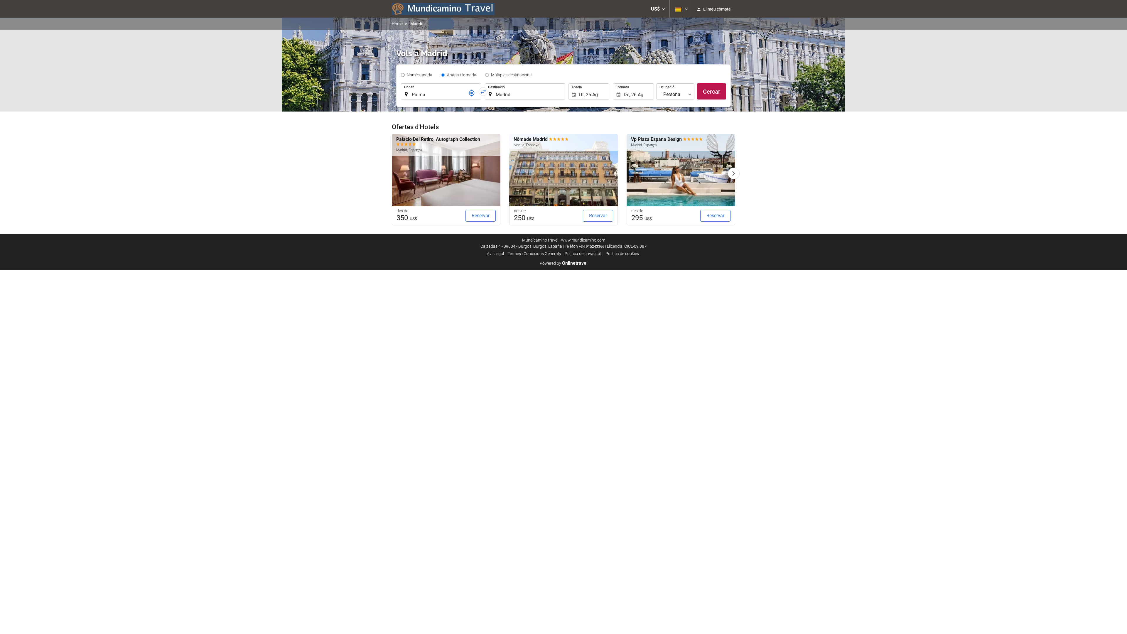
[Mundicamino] (443, 9)
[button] (658, 9)
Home (397, 23)
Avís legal (495, 253)
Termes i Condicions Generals (534, 253)
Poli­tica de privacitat (583, 253)
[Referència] (471, 93)
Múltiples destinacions (511, 74)
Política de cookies (622, 253)
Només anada (419, 74)
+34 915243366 (591, 247)
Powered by (564, 263)
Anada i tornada (461, 74)
